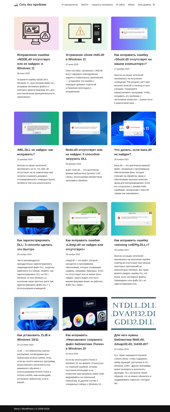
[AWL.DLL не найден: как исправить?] (36, 128)
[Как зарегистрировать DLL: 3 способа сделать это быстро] (36, 219)
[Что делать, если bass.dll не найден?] (133, 128)
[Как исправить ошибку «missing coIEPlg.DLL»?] (133, 219)
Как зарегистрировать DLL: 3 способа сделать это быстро (35, 245)
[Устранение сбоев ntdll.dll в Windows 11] (85, 33)
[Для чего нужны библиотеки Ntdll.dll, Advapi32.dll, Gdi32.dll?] (133, 313)
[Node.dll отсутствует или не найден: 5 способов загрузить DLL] (85, 128)
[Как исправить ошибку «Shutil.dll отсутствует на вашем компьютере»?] (133, 33)
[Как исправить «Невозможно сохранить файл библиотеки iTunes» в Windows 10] (85, 313)
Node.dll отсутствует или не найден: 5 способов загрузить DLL (84, 154)
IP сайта (120, 4)
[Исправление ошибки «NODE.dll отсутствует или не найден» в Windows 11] (36, 33)
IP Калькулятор (70, 4)
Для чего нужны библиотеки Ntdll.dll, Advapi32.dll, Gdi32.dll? (131, 339)
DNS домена (144, 4)
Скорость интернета (102, 4)
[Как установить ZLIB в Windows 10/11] (36, 313)
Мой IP (84, 4)
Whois (131, 4)
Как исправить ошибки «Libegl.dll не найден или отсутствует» (84, 245)
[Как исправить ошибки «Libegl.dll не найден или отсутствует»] (85, 219)
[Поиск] (154, 5)
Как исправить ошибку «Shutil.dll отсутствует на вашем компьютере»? (133, 59)
